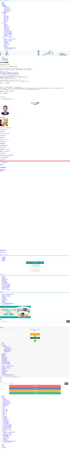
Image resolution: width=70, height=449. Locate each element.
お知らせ (5, 25)
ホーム (3, 342)
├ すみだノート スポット (7, 433)
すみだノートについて (8, 41)
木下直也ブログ (5, 162)
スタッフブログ (7, 44)
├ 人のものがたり (7, 348)
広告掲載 (5, 42)
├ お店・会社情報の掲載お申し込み (9, 441)
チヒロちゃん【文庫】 (8, 33)
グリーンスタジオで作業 (4, 133)
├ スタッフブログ (5, 437)
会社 (5, 21)
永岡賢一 (3, 260)
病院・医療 (6, 20)
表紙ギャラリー (7, 35)
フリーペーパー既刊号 (8, 36)
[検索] (68, 321)
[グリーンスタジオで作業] (2, 131)
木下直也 (3, 258)
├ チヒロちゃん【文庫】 (7, 426)
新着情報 (5, 24)
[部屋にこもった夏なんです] (5, 149)
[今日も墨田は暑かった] (2, 143)
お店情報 (3, 447)
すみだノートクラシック (4, 139)
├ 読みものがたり (7, 350)
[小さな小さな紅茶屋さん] (6, 155)
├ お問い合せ (5, 439)
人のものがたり (7, 8)
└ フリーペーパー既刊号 (7, 429)
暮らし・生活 (6, 17)
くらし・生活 (5, 410)
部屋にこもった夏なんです (5, 151)
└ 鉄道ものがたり (7, 351)
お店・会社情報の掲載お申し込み (10, 47)
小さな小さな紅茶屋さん (4, 157)
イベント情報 (35, 388)
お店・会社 (4, 353)
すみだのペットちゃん (8, 30)
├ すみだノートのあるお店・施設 (8, 432)
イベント (3, 344)
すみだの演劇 (6, 29)
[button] (35, 262)
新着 (3, 445)
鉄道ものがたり (7, 11)
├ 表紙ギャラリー (5, 428)
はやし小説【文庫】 (7, 32)
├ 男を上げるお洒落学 (6, 427)
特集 (3, 343)
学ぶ (5, 15)
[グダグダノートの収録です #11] (4, 125)
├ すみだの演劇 (5, 422)
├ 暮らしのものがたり (8, 349)
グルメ (5, 13)
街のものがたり (7, 7)
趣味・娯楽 (6, 18)
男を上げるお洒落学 (7, 34)
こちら (14, 87)
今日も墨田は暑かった (4, 145)
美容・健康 (6, 16)
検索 (1, 319)
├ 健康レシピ (5, 420)
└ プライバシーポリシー (7, 442)
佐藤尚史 (3, 259)
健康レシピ (6, 27)
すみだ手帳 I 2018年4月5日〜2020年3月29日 (10, 73)
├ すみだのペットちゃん (7, 424)
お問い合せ (6, 46)
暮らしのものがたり (7, 9)
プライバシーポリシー (8, 49)
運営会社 (5, 45)
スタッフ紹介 (6, 43)
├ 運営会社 (4, 438)
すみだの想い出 (7, 26)
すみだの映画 (6, 28)
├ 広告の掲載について (6, 435)
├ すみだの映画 (5, 421)
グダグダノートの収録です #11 (5, 127)
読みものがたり (7, 10)
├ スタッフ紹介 (5, 436)
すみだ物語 (4, 346)
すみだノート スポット (8, 40)
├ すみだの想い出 (5, 419)
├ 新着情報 (4, 417)
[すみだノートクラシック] (2, 137)
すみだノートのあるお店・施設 (10, 38)
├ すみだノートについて (7, 434)
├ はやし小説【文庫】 (6, 425)
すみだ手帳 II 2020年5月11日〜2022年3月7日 (10, 72)
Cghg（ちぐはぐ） (36, 88)
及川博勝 (3, 257)
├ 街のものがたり (7, 347)
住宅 (5, 19)
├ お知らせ (4, 418)
